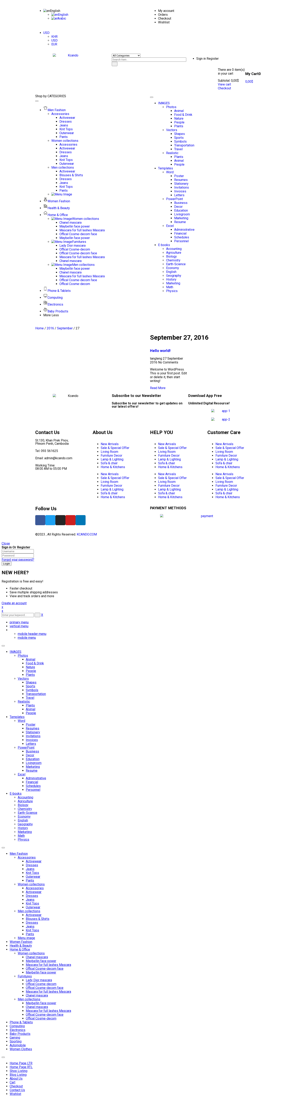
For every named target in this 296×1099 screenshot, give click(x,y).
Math (21, 836)
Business (32, 751)
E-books (16, 793)
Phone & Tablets (21, 1022)
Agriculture (25, 801)
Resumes (32, 728)
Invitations (33, 736)
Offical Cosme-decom (41, 984)
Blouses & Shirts (37, 919)
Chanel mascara (37, 957)
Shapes (31, 682)
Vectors (23, 678)
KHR (54, 37)
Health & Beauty (21, 946)
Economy (24, 816)
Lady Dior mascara (39, 980)
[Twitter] (50, 520)
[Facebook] (40, 520)
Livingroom (33, 763)
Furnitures (25, 976)
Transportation (36, 694)
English (55, 11)
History (23, 828)
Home (39, 328)
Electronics (17, 1030)
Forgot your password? (18, 560)
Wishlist (15, 1094)
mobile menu (27, 638)
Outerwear (33, 877)
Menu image (26, 938)
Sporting (16, 1041)
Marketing (33, 767)
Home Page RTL (21, 1067)
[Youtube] (70, 520)
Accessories (27, 857)
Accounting (25, 797)
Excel (21, 774)
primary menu (19, 622)
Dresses (32, 865)
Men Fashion (19, 854)
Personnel (33, 790)
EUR (54, 44)
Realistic (24, 701)
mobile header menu (32, 634)
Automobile (18, 1045)
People (31, 671)
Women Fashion (21, 942)
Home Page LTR (21, 1063)
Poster (30, 724)
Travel (30, 698)
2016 (50, 328)
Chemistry (25, 809)
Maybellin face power (41, 961)
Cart (12, 1082)
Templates (17, 717)
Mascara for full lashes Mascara (48, 965)
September (65, 328)
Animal (30, 659)
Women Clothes (21, 1049)
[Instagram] (60, 520)
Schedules (33, 786)
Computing (17, 1026)
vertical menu (19, 626)
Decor (30, 755)
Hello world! (160, 351)
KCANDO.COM (87, 534)
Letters (31, 744)
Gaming (15, 1038)
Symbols (32, 690)
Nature (30, 667)
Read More (158, 388)
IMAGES (15, 652)
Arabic (61, 18)
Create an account (14, 603)
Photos (23, 656)
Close (6, 543)
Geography (25, 824)
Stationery (33, 732)
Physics (23, 839)
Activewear (33, 861)
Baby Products (20, 1034)
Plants (30, 675)
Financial (32, 782)
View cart (224, 84)
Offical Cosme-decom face (44, 969)
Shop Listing (18, 1071)
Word (21, 721)
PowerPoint (26, 747)
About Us (16, 1078)
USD (46, 33)
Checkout (224, 88)
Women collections (31, 884)
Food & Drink (35, 663)
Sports (30, 686)
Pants (30, 880)
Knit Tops (32, 873)
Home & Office (20, 949)
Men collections (29, 911)
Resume (31, 770)
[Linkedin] (81, 520)
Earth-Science (27, 813)
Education (32, 759)
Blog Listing (18, 1075)
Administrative (36, 778)
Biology (23, 805)
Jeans (30, 869)
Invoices (32, 740)
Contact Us (17, 1090)
